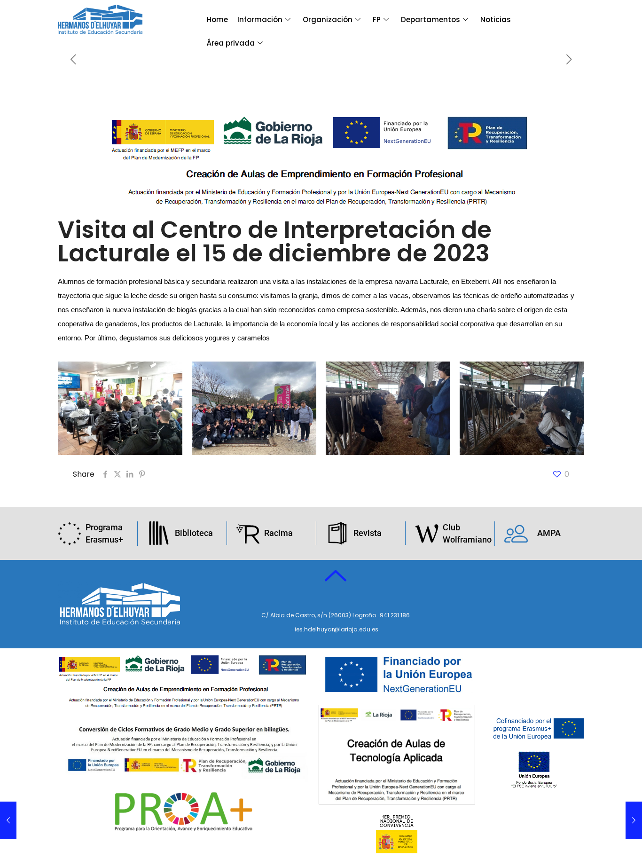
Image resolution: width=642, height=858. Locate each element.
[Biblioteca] (159, 533)
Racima (278, 533)
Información (259, 19)
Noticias (495, 19)
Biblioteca (194, 533)
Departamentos (430, 19)
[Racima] (248, 533)
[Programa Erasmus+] (69, 533)
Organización (327, 19)
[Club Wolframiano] (426, 533)
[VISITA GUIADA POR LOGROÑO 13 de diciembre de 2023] (8, 820)
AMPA (549, 533)
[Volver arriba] (335, 576)
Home (217, 19)
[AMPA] (516, 533)
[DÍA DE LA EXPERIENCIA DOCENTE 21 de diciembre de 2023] (634, 820)
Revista (367, 533)
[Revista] (337, 533)
